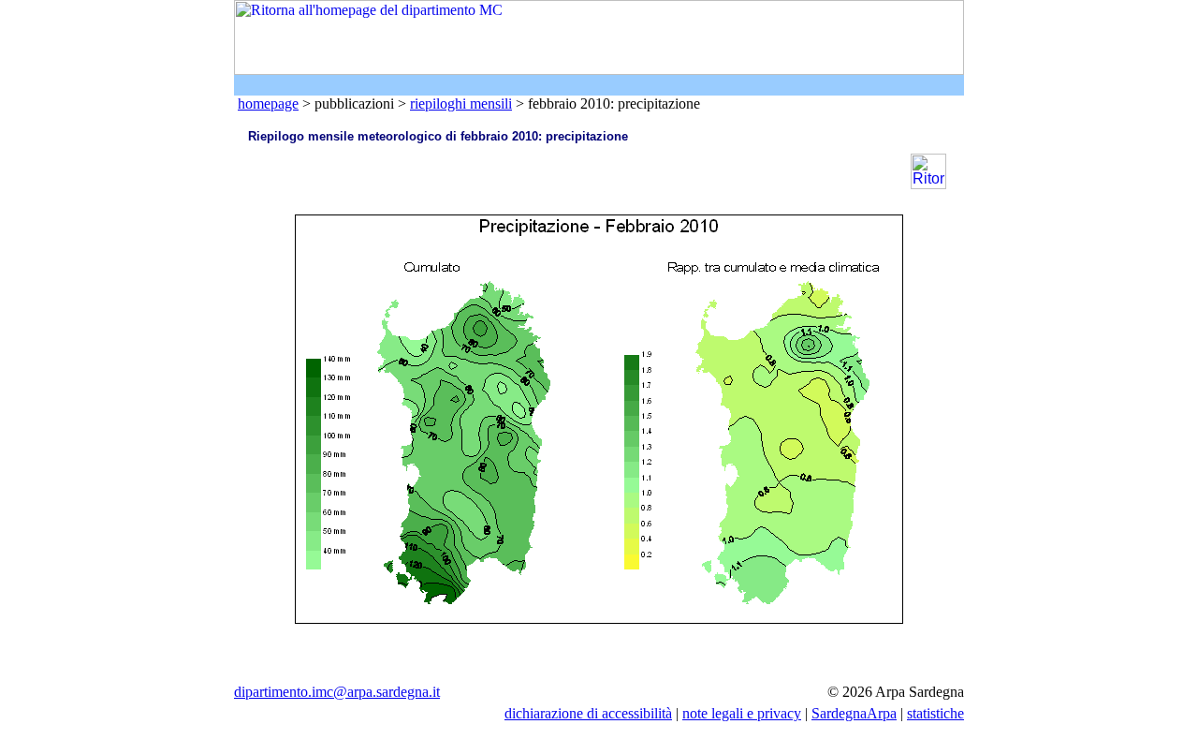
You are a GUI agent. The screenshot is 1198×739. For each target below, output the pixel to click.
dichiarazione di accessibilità (588, 713)
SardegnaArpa (854, 713)
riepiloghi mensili (461, 103)
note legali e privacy (741, 713)
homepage (268, 103)
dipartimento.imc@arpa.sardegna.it (337, 692)
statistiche (935, 713)
